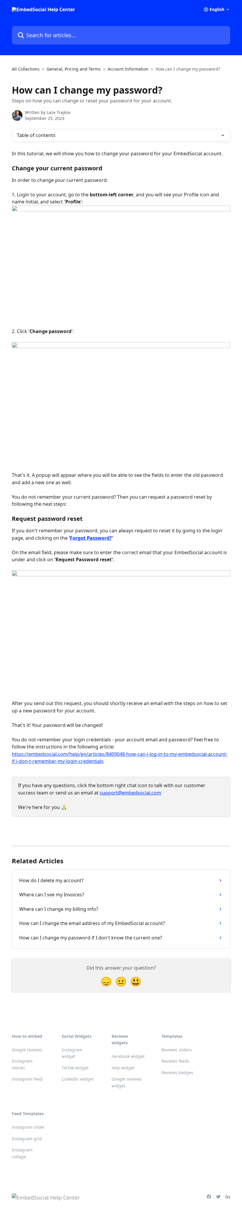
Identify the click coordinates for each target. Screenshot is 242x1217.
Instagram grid (27, 1138)
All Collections (26, 69)
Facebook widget (128, 1056)
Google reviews (27, 1050)
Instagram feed (27, 1079)
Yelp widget (123, 1068)
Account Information (128, 69)
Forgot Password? (91, 538)
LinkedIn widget (78, 1079)
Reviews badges (177, 1072)
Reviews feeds (175, 1061)
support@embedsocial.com (130, 792)
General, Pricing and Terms (74, 69)
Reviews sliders (176, 1050)
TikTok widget (75, 1068)
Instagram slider (28, 1127)
